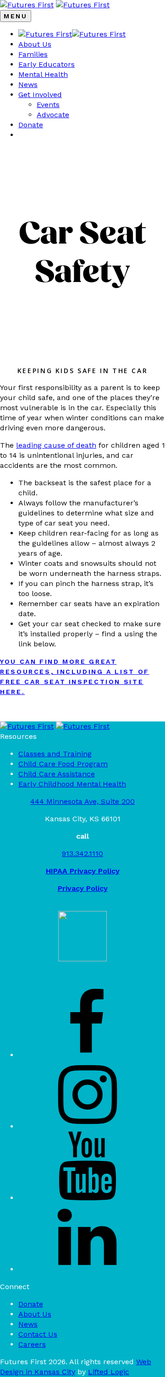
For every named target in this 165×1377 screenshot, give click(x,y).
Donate (30, 124)
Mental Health (43, 74)
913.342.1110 (82, 853)
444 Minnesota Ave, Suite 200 (82, 801)
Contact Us (37, 1334)
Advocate (53, 114)
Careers (32, 1344)
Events (48, 104)
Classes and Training (55, 753)
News (28, 84)
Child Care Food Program (63, 763)
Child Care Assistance (56, 774)
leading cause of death (56, 445)
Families (33, 54)
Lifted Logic (108, 1371)
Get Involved (40, 94)
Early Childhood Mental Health (72, 784)
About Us (34, 44)
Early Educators (46, 64)
